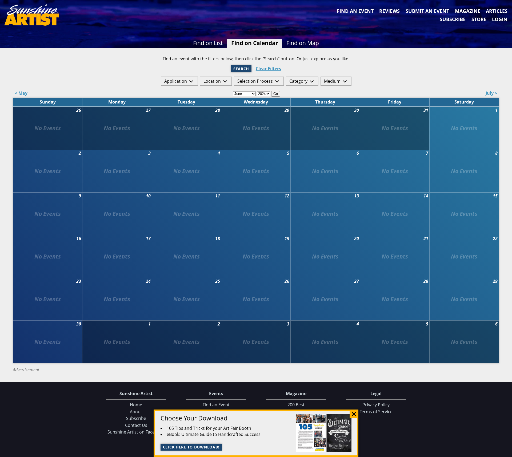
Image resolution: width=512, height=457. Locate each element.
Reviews (389, 11)
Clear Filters (268, 68)
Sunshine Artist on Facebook (136, 432)
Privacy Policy (376, 405)
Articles (496, 11)
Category (298, 81)
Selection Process (255, 81)
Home (136, 405)
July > (491, 93)
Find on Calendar (254, 43)
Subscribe (453, 19)
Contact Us (136, 425)
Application (175, 81)
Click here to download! (191, 447)
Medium (332, 81)
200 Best (296, 405)
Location (212, 81)
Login (499, 19)
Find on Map (302, 43)
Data (506, 451)
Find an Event (355, 11)
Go (275, 94)
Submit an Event (427, 11)
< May (21, 93)
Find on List (208, 43)
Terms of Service (376, 412)
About (136, 412)
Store (478, 19)
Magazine (467, 11)
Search (241, 68)
